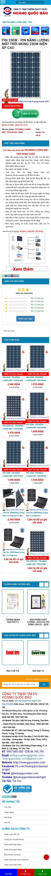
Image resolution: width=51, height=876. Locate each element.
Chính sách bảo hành (12, 865)
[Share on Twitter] (9, 276)
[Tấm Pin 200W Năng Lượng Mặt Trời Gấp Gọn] (37, 499)
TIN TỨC (7, 807)
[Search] (42, 2)
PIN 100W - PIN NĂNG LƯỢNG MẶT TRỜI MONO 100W (13, 476)
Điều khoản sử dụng (12, 855)
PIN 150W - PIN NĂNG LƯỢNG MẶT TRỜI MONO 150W (36, 476)
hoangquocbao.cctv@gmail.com (22, 758)
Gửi (44, 684)
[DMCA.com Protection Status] (9, 796)
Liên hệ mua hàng (12, 106)
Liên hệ (7, 822)
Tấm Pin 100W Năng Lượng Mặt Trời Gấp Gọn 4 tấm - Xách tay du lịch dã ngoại (13, 516)
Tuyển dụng (8, 812)
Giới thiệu (8, 817)
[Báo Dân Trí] (38, 653)
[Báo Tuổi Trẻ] (13, 653)
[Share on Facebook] (6, 276)
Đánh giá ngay (25, 318)
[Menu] (3, 2)
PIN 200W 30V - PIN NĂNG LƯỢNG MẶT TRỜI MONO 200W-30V (13, 429)
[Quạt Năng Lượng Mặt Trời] (16, 31)
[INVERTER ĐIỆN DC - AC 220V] (35, 31)
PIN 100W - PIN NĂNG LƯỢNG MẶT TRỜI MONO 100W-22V (36, 428)
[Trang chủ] (49, 2)
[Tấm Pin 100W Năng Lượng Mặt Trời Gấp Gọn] (13, 539)
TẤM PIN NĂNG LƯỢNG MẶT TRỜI (17, 22)
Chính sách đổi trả (11, 834)
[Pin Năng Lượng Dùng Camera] (45, 31)
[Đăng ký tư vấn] (25, 114)
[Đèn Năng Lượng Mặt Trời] (6, 31)
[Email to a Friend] (12, 276)
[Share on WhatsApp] (3, 276)
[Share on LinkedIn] (18, 276)
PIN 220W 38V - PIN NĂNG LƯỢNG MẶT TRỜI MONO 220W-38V (36, 564)
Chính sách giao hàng (13, 849)
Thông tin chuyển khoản (14, 839)
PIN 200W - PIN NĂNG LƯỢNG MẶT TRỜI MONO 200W (36, 380)
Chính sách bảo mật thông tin (16, 860)
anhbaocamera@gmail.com (27, 755)
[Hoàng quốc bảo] (25, 11)
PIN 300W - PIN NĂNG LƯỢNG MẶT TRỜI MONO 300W (13, 380)
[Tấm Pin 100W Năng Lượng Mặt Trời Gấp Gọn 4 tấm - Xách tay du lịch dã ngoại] (13, 499)
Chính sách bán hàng (12, 844)
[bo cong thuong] (17, 789)
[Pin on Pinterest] (15, 276)
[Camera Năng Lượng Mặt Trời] (25, 31)
